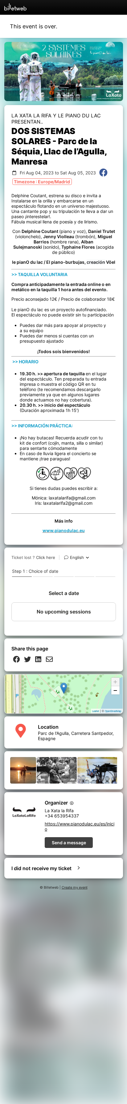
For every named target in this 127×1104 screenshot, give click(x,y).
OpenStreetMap (113, 711)
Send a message (69, 842)
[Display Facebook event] (103, 173)
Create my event (75, 888)
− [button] (115, 690)
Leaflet (95, 711)
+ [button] (115, 681)
